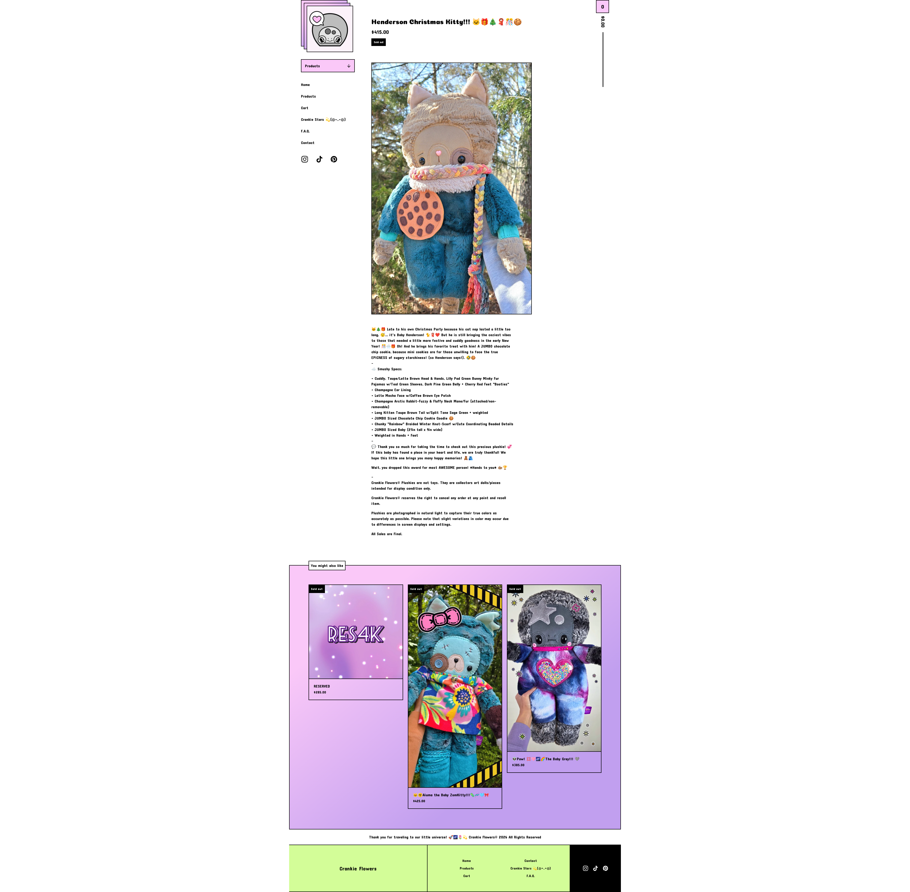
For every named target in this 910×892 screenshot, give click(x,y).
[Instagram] (304, 159)
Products (312, 65)
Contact (307, 142)
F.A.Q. (305, 131)
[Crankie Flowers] (330, 29)
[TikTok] (319, 159)
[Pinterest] (334, 159)
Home (305, 84)
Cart (304, 107)
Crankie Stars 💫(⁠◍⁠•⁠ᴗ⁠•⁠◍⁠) (323, 119)
